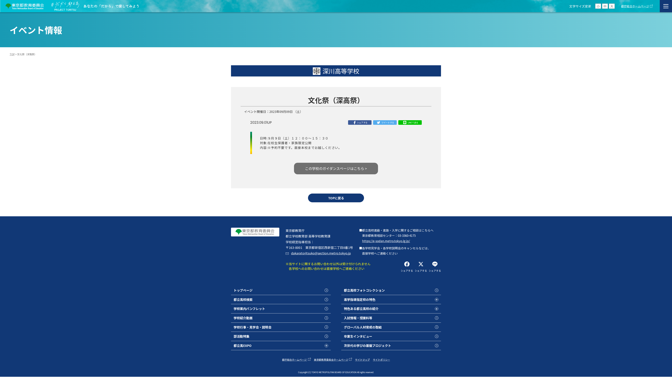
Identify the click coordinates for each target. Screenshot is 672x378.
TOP (12, 54)
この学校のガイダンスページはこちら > (336, 168)
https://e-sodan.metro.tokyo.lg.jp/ (386, 241)
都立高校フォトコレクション (364, 290)
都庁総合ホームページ (635, 6)
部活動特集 (241, 336)
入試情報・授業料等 (358, 318)
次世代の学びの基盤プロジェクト (367, 345)
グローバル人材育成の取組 (363, 327)
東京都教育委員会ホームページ (331, 359)
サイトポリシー (381, 359)
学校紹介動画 (243, 318)
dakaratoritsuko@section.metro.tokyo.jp (321, 253)
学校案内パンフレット (249, 308)
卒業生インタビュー (358, 336)
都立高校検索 (243, 299)
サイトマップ (362, 359)
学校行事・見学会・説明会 (252, 327)
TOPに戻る (336, 198)
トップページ (243, 290)
